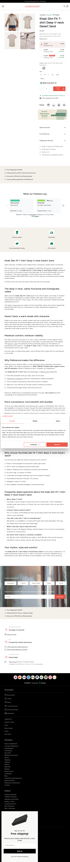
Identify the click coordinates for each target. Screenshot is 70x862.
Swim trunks (36, 583)
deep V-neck (12, 305)
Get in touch (13, 662)
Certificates (8, 750)
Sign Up (19, 851)
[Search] (64, 6)
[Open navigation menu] (3, 6)
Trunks (9, 698)
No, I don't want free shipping (19, 856)
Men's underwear (10, 808)
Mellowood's (44, 372)
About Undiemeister (11, 744)
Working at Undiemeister (12, 783)
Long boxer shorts (10, 804)
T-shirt (28, 300)
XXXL (42, 78)
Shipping (7, 760)
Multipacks (10, 713)
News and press (9, 780)
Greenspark (8, 773)
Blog (6, 776)
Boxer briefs (11, 695)
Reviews (7, 769)
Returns (7, 764)
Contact (7, 785)
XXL (57, 74)
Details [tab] (35, 421)
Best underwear (9, 806)
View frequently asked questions (17, 647)
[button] (67, 6)
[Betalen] (35, 678)
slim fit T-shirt (13, 344)
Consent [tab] (12, 421)
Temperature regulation (15, 378)
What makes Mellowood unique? (17, 649)
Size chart (8, 753)
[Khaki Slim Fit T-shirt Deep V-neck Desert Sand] (44, 68)
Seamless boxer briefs (12, 799)
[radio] (52, 44)
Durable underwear (10, 794)
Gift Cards (8, 734)
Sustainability (9, 748)
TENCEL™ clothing (10, 797)
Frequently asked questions (13, 778)
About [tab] (58, 421)
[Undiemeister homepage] (33, 6)
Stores (7, 757)
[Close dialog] (35, 813)
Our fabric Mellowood (11, 746)
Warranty (7, 766)
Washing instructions (11, 755)
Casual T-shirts (9, 722)
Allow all (57, 444)
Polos (49, 583)
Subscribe (60, 596)
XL (53, 74)
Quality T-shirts (10, 801)
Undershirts (8, 719)
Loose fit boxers (12, 706)
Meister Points (9, 771)
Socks (61, 583)
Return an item (11, 634)
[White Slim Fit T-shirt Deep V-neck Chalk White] (41, 68)
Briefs (9, 702)
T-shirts (23, 583)
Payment (7, 762)
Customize (33, 444)
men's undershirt (22, 274)
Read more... (43, 38)
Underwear (10, 583)
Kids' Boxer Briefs (12, 710)
